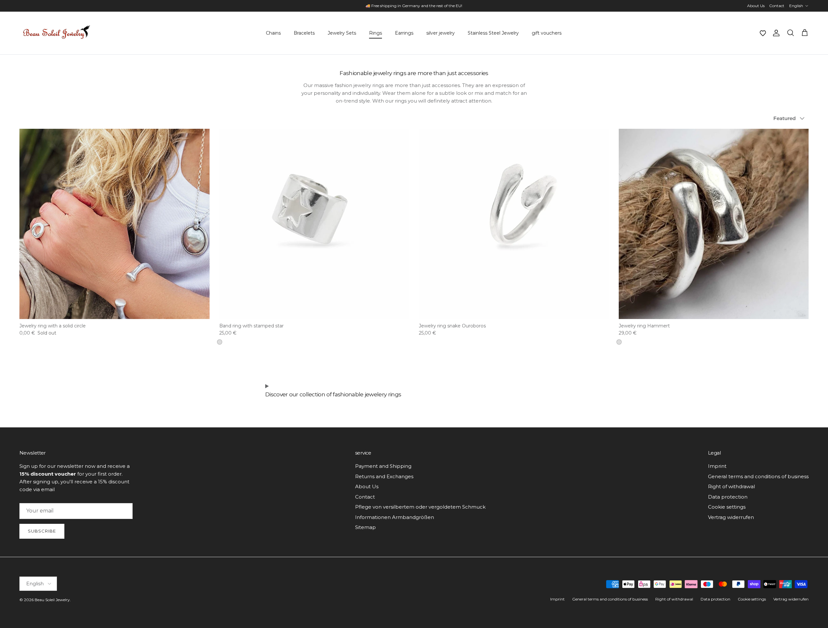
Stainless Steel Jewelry (493, 33)
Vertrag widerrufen (731, 517)
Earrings (404, 33)
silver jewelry (440, 33)
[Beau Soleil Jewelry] (56, 33)
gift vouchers (546, 33)
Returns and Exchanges (384, 476)
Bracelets (304, 33)
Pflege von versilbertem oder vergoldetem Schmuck (420, 507)
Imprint (717, 466)
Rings (375, 33)
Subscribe (42, 531)
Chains (273, 33)
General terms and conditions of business (758, 476)
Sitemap (365, 527)
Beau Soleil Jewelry (52, 599)
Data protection (727, 497)
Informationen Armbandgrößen (394, 517)
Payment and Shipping (383, 466)
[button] (763, 33)
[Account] (775, 33)
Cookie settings (727, 507)
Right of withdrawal (731, 486)
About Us (756, 5)
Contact (776, 5)
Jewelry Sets (342, 33)
